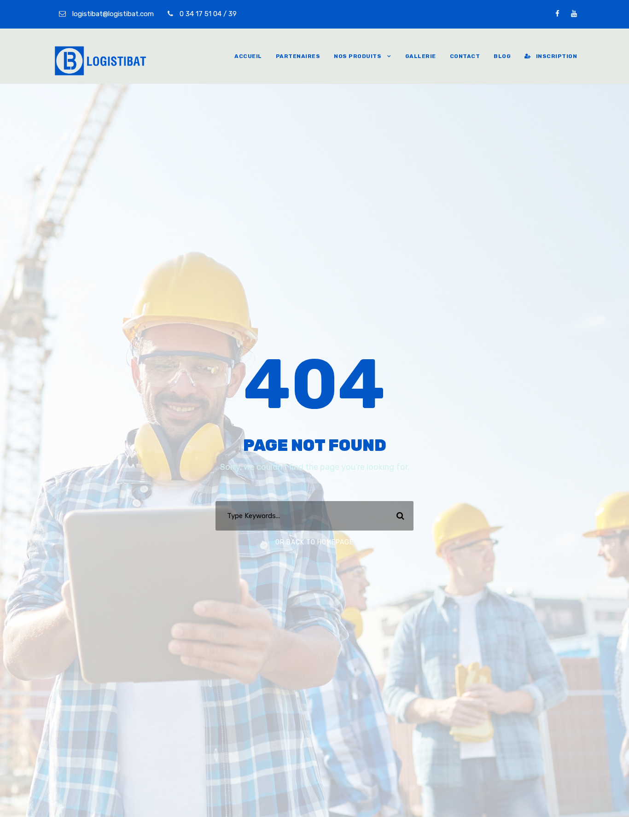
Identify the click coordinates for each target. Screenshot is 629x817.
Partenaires (298, 56)
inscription (556, 56)
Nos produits (357, 56)
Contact (465, 56)
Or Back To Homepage (314, 542)
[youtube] (574, 14)
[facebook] (557, 14)
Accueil (248, 56)
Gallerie (420, 56)
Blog (502, 56)
